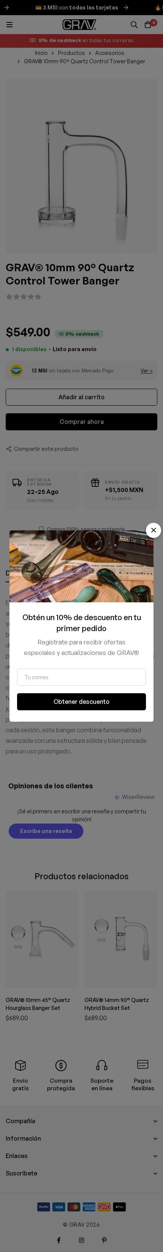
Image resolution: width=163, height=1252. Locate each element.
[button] (153, 530)
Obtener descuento (81, 701)
